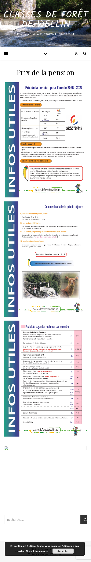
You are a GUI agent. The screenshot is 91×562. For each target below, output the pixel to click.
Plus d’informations (37, 551)
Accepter (63, 551)
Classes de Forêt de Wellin (45, 20)
